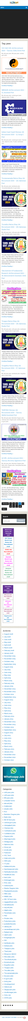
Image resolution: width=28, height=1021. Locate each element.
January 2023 (8, 752)
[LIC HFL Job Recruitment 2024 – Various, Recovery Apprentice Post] (14, 477)
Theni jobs (7, 951)
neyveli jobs (8, 907)
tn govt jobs (16, 188)
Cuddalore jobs (9, 833)
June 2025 (7, 672)
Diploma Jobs (5, 97)
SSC (5, 940)
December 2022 (9, 754)
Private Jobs (8, 918)
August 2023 (8, 733)
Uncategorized (9, 984)
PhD (5, 916)
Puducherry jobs (10, 921)
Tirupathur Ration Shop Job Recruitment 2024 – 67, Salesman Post (13, 368)
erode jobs (8, 850)
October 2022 (9, 760)
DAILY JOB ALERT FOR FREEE (9, 1017)
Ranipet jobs (8, 932)
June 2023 (7, 738)
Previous (5, 503)
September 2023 (10, 730)
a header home (9, 801)
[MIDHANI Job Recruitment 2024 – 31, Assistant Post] (14, 108)
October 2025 (9, 661)
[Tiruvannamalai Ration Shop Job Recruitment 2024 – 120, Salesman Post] (14, 198)
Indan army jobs (9, 858)
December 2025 (9, 656)
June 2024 (7, 705)
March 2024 (8, 713)
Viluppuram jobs (9, 990)
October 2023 (9, 727)
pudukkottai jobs (10, 924)
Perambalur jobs (10, 913)
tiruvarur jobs (8, 976)
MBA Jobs (7, 894)
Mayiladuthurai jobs (11, 891)
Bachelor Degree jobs (18, 281)
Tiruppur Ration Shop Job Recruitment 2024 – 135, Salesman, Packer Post (14, 323)
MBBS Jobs (8, 896)
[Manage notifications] (24, 1018)
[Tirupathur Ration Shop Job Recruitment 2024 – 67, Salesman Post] (14, 386)
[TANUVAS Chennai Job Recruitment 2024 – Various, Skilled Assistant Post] (14, 432)
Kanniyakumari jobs (20, 465)
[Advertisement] (14, 24)
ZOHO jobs (8, 998)
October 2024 (9, 694)
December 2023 (9, 722)
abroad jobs (8, 803)
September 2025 (10, 664)
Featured (7, 853)
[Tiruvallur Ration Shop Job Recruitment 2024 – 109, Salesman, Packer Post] (14, 245)
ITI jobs (12, 97)
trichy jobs (7, 981)
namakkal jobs (9, 905)
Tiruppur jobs (8, 331)
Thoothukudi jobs (10, 959)
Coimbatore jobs (10, 831)
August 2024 (8, 700)
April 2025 (7, 678)
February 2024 (9, 716)
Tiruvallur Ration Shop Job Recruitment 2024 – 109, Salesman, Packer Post (14, 226)
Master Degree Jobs (11, 888)
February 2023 (9, 749)
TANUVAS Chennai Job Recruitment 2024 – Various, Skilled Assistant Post (12, 412)
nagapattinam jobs (10, 902)
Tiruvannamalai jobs (7, 188)
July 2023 (7, 735)
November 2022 (10, 757)
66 (20, 506)
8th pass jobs (15, 53)
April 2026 (7, 645)
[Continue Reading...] (7, 85)
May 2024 (7, 708)
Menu (2, 7)
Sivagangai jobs (9, 937)
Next (4, 509)
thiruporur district (10, 954)
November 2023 (10, 724)
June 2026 (7, 639)
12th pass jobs (7, 186)
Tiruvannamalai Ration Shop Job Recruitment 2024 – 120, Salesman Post (14, 180)
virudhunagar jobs (10, 992)
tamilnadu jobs (16, 186)
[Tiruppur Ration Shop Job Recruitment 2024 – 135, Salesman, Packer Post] (14, 341)
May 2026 (7, 642)
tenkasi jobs (8, 946)
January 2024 (8, 719)
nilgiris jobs (8, 910)
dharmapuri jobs (9, 839)
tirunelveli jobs (9, 962)
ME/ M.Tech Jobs (10, 899)
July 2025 (7, 670)
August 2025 (8, 667)
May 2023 (7, 741)
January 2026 (8, 653)
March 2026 (8, 648)
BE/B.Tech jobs (6, 283)
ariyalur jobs (8, 809)
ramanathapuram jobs (11, 929)
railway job (7, 927)
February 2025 (9, 683)
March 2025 (8, 681)
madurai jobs (8, 885)
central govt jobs (16, 95)
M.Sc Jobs (7, 883)
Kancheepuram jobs (11, 869)
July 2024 (7, 702)
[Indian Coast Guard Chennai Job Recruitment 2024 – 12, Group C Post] (14, 154)
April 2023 (7, 743)
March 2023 (8, 746)
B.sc (5, 812)
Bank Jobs (4, 465)
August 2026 (8, 634)
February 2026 (9, 650)
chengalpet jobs (10, 825)
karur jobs (7, 877)
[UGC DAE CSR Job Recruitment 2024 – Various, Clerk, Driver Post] (14, 66)
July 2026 (7, 637)
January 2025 (8, 686)
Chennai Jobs (5, 419)
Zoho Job (7, 995)
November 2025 (9, 659)
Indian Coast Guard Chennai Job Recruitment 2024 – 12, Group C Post (13, 134)
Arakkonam (8, 806)
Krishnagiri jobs (9, 880)
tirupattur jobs (9, 965)
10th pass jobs (7, 53)
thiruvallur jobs (9, 957)
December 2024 (10, 689)
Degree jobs (13, 419)
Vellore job (8, 987)
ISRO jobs (7, 861)
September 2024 (10, 697)
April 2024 (7, 711)
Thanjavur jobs (9, 948)
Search (5, 516)
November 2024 (10, 691)
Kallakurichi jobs (9, 866)
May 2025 (7, 675)
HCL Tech (7, 855)
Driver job (7, 847)
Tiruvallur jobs (8, 234)
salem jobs (8, 935)
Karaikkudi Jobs (9, 874)
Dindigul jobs (8, 842)
